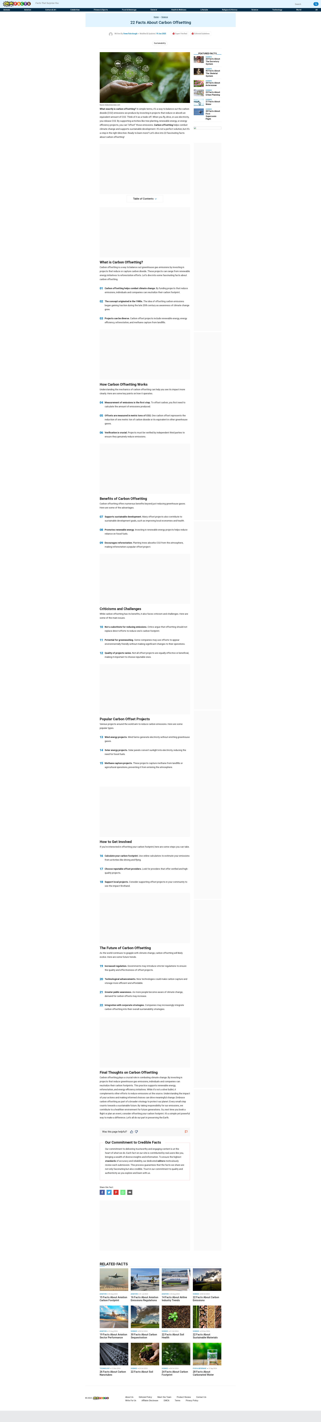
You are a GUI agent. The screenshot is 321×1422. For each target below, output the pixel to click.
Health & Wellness (178, 10)
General (153, 10)
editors (161, 1161)
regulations (170, 966)
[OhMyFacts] (18, 4)
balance (134, 267)
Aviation (27, 10)
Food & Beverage (129, 10)
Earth (166, 1117)
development (148, 129)
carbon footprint (171, 292)
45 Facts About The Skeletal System (213, 73)
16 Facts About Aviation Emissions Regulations (144, 1299)
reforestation (127, 275)
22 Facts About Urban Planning (213, 93)
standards (110, 1161)
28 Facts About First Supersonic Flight (213, 115)
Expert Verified (181, 34)
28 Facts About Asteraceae (213, 84)
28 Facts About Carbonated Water (203, 1373)
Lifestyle (204, 10)
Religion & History (229, 10)
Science (254, 10)
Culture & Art (50, 10)
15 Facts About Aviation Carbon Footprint (113, 1299)
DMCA (166, 1400)
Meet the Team (164, 1397)
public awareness (122, 992)
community (179, 882)
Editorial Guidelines (202, 34)
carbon (109, 137)
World (298, 10)
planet (165, 1101)
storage (109, 983)
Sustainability (160, 43)
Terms (177, 1400)
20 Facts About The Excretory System (213, 61)
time (172, 1109)
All (316, 10)
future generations (150, 1109)
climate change (159, 1077)
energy (113, 737)
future (126, 957)
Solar (130, 750)
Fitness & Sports (101, 10)
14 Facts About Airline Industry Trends (174, 1299)
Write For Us (130, 1400)
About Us (129, 1397)
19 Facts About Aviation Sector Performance (113, 1336)
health (181, 520)
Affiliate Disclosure (150, 1400)
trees (144, 542)
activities (136, 121)
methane (138, 322)
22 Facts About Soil (142, 1371)
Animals (6, 10)
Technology (277, 10)
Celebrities (75, 10)
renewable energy (125, 529)
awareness (165, 305)
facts (177, 275)
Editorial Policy (145, 1397)
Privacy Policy (192, 1400)
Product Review (184, 1397)
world (131, 724)
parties (178, 432)
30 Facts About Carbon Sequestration (144, 1336)
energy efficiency (127, 1089)
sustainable (124, 1105)
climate (143, 953)
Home (156, 17)
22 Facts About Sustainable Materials (205, 1336)
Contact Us (201, 1397)
